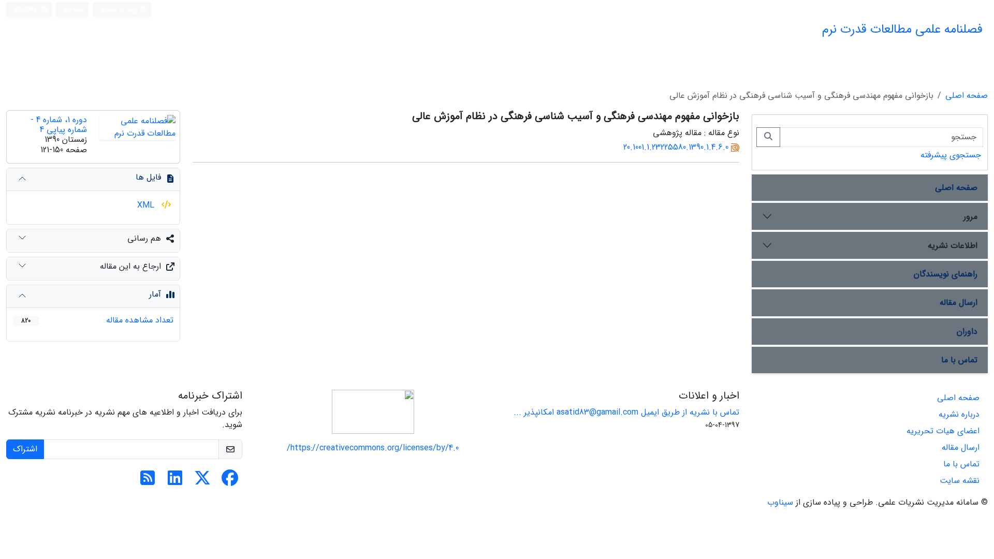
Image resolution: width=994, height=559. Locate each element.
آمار (155, 294)
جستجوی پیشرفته (950, 155)
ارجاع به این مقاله (130, 266)
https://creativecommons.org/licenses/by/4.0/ (373, 448)
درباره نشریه (959, 414)
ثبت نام (74, 9)
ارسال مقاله (958, 302)
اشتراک (25, 449)
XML (147, 205)
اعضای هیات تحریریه (943, 430)
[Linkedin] (175, 481)
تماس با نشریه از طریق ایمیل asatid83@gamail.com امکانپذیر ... (626, 412)
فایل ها (148, 177)
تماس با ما (959, 360)
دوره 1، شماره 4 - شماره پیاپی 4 (59, 124)
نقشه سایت (960, 480)
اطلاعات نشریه (952, 245)
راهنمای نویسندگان (945, 274)
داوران (967, 331)
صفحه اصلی (966, 95)
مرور (970, 216)
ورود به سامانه (120, 9)
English (26, 9)
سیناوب (780, 502)
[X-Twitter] (202, 481)
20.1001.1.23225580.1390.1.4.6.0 (675, 147)
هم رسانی (144, 238)
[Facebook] (229, 481)
